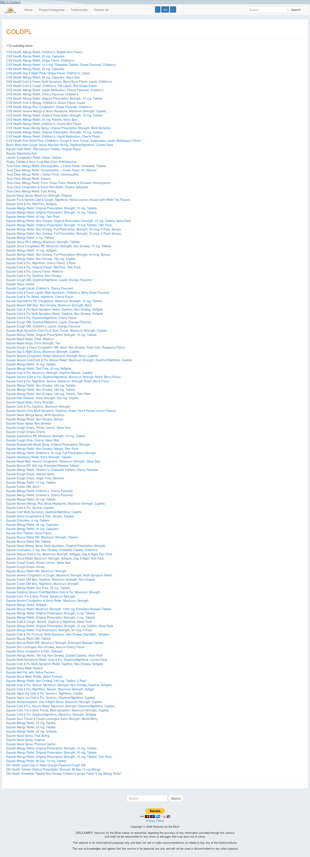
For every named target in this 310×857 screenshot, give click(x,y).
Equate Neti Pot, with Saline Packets (30, 672)
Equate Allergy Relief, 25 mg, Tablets (31, 364)
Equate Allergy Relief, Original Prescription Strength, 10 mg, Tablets (51, 208)
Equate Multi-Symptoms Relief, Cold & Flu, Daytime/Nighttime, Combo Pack (56, 659)
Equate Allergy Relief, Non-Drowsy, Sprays (34, 419)
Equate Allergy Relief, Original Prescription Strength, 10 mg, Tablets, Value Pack (59, 626)
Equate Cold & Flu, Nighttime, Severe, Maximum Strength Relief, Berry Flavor (58, 381)
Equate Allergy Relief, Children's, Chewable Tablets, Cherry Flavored (52, 470)
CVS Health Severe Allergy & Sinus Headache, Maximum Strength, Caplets (56, 111)
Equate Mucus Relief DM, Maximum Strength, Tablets (42, 537)
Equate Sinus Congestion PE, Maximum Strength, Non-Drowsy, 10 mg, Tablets (58, 246)
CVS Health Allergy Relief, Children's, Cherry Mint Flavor (44, 124)
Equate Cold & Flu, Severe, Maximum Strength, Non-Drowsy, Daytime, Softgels (59, 685)
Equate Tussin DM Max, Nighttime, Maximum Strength (42, 583)
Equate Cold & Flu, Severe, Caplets (30, 508)
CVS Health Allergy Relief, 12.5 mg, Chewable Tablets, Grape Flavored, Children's (61, 64)
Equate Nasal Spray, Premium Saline (30, 744)
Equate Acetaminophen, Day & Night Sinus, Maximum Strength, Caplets (54, 702)
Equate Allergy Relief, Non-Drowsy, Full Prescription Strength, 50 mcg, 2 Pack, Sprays (63, 233)
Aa (165, 9)
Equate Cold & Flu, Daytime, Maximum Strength (38, 406)
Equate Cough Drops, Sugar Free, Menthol (35, 478)
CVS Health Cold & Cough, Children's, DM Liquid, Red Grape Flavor (51, 86)
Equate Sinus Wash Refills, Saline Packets (34, 676)
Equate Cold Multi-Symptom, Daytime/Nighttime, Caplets (44, 512)
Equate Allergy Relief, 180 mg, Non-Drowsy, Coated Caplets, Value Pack (54, 655)
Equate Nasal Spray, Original (25, 740)
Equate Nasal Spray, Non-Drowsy (28, 423)
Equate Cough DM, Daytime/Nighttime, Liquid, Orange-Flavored (49, 280)
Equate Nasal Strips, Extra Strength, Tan (33, 343)
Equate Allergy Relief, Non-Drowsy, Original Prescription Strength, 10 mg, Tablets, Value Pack (68, 221)
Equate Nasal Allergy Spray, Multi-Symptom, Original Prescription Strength (55, 545)
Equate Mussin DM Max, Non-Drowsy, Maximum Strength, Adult (49, 305)
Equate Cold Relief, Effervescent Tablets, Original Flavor (43, 149)
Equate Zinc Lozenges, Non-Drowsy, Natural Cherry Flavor (45, 647)
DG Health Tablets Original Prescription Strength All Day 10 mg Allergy (53, 769)
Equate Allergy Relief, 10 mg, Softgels (31, 250)
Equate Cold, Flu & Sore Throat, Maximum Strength (40, 596)
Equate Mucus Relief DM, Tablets (28, 541)
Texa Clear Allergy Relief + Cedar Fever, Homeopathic (42, 174)
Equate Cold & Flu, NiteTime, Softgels (31, 204)
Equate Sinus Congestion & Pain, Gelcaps (34, 651)
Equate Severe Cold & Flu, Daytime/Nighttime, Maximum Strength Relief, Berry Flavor (63, 377)
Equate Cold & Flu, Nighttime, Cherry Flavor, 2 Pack (40, 263)
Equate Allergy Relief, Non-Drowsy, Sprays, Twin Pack (42, 448)
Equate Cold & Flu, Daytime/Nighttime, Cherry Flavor (41, 318)
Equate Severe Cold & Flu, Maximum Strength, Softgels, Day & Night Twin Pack (59, 554)
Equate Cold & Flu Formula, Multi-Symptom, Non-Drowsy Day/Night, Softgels (57, 634)
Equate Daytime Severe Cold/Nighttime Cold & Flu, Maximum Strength (53, 592)
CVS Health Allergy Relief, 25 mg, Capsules (35, 56)
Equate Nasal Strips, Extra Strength (30, 402)
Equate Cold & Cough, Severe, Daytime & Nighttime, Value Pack (49, 621)
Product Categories (52, 10)
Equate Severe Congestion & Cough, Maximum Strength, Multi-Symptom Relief (59, 575)
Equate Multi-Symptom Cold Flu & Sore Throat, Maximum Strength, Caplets (56, 330)
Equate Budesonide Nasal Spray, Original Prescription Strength (48, 444)
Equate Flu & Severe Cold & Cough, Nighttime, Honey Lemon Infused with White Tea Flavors (68, 199)
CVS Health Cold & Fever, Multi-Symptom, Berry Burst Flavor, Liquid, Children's (59, 81)
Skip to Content (10, 2)
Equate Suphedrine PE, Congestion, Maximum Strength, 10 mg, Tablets (54, 301)
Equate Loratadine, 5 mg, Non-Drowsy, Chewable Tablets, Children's (52, 550)
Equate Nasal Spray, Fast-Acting (28, 735)
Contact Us (101, 10)
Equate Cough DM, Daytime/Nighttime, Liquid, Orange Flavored (48, 322)
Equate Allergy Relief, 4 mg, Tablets (30, 237)
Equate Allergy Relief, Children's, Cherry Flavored (39, 491)
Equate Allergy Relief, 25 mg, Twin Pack (32, 216)
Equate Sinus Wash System (24, 668)
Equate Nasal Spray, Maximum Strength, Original (39, 195)
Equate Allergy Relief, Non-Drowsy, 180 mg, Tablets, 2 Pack (46, 681)
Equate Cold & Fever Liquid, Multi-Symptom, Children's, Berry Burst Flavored (57, 292)
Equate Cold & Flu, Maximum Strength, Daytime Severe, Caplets (49, 372)
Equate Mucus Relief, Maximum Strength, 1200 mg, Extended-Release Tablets (58, 609)
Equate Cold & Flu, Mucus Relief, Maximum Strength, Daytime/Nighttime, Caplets (60, 706)
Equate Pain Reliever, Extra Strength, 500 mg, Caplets (42, 398)
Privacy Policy (155, 821)
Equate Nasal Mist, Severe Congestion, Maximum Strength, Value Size (53, 461)
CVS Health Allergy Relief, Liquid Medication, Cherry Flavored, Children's (55, 90)
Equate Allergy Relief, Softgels (26, 605)
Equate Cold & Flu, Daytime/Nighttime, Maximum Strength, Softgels (51, 714)
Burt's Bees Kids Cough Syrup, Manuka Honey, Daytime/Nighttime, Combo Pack (59, 145)
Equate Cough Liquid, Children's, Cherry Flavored (39, 288)
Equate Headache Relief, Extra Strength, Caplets (38, 457)
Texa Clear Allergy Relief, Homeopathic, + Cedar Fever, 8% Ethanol (51, 170)
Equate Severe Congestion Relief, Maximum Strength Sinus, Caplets (52, 356)
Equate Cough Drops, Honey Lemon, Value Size (38, 427)
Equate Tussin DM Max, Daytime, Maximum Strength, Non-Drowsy (50, 579)
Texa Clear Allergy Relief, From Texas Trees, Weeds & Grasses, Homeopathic (58, 183)
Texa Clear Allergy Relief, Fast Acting (31, 191)
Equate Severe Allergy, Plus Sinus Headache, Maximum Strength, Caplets (55, 503)
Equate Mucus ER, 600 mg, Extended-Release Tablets (42, 465)
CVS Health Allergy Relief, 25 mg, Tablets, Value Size (41, 119)
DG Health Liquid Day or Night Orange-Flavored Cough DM (46, 765)
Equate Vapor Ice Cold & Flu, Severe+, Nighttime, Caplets (44, 693)
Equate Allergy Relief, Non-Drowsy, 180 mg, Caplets (41, 259)
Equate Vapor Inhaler (20, 284)
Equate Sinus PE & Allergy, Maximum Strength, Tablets (43, 242)
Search (296, 10)
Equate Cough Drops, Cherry (25, 432)
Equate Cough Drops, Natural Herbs (30, 474)
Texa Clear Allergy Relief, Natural (28, 178)
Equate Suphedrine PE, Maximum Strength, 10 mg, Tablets (45, 436)
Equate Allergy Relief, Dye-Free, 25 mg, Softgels (38, 368)
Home (28, 10)
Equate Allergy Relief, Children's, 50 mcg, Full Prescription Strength (51, 453)
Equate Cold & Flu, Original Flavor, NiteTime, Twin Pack (43, 267)
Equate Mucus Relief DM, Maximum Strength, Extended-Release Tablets (54, 643)
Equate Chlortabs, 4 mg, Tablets (27, 520)
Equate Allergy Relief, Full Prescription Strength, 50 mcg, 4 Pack (49, 630)
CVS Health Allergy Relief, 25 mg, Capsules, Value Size (43, 77)
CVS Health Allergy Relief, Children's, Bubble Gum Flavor (44, 52)
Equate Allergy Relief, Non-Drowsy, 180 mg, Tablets (40, 385)
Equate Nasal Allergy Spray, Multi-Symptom (35, 415)
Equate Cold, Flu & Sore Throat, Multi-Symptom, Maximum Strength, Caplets (57, 710)
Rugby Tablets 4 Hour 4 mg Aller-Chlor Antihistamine (41, 162)
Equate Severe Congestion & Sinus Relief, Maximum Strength (47, 600)
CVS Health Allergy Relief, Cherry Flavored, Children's (42, 94)
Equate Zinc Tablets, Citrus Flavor (29, 533)
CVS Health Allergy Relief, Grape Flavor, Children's (40, 60)
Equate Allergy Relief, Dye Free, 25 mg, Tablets (38, 588)
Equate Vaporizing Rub (21, 153)
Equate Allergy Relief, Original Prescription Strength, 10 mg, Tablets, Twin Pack (59, 225)
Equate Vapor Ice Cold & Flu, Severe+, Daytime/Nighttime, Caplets (50, 697)
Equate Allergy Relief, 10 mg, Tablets (31, 482)
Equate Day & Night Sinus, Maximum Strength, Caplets (43, 351)
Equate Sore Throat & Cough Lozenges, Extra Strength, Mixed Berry (52, 718)
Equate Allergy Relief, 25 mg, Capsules (32, 524)
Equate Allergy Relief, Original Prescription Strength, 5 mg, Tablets (50, 613)
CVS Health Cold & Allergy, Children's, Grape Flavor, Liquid (45, 102)
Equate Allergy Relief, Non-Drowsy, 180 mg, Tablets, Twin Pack (48, 394)
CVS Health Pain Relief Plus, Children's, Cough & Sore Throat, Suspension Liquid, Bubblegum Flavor (73, 140)
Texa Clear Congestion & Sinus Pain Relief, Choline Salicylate (47, 187)
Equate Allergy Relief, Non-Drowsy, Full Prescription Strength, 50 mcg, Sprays (58, 254)
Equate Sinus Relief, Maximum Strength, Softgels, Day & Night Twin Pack (55, 558)
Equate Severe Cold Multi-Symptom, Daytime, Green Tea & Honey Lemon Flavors (61, 410)
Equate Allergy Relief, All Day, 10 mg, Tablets (36, 761)
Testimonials (79, 10)
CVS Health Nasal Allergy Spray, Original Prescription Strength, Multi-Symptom (58, 128)
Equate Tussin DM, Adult (22, 486)
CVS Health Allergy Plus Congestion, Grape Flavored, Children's (49, 107)
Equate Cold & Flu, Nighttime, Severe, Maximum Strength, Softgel (50, 689)
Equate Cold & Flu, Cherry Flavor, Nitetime (34, 271)
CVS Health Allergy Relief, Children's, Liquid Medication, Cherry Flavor (53, 136)
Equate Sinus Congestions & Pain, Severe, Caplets (40, 516)
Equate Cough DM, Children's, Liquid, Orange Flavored (43, 326)
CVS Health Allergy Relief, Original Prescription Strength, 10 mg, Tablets (54, 98)
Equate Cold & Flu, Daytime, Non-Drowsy (33, 275)
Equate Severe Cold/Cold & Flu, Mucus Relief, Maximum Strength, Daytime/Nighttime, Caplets (69, 360)
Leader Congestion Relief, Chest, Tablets (33, 157)
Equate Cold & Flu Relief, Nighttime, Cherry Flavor (39, 297)
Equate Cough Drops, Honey (25, 567)
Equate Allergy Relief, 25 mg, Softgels (31, 731)
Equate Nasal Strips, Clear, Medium (30, 339)
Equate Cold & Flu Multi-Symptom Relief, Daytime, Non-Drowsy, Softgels (54, 309)
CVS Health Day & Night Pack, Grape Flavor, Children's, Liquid (48, 73)
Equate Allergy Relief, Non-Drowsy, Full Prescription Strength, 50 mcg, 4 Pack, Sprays (63, 229)
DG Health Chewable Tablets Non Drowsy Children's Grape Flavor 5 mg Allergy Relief (63, 773)
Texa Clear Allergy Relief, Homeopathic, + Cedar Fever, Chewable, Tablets (56, 166)
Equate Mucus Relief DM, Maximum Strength (36, 571)
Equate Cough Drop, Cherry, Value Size (32, 440)
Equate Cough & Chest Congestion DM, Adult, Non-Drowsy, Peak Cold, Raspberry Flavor (65, 347)
